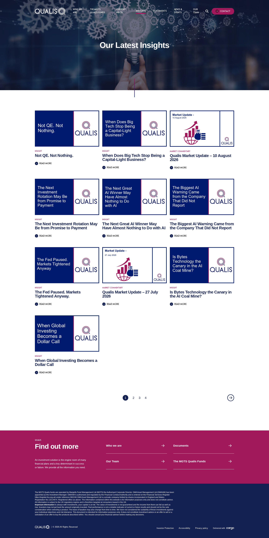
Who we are (114, 445)
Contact (225, 11)
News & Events (178, 11)
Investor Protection (165, 528)
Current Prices (121, 11)
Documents (160, 10)
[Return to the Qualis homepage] (50, 11)
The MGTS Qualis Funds (97, 11)
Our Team (196, 11)
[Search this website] (207, 11)
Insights (141, 10)
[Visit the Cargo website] (230, 528)
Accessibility (184, 528)
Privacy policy (201, 528)
